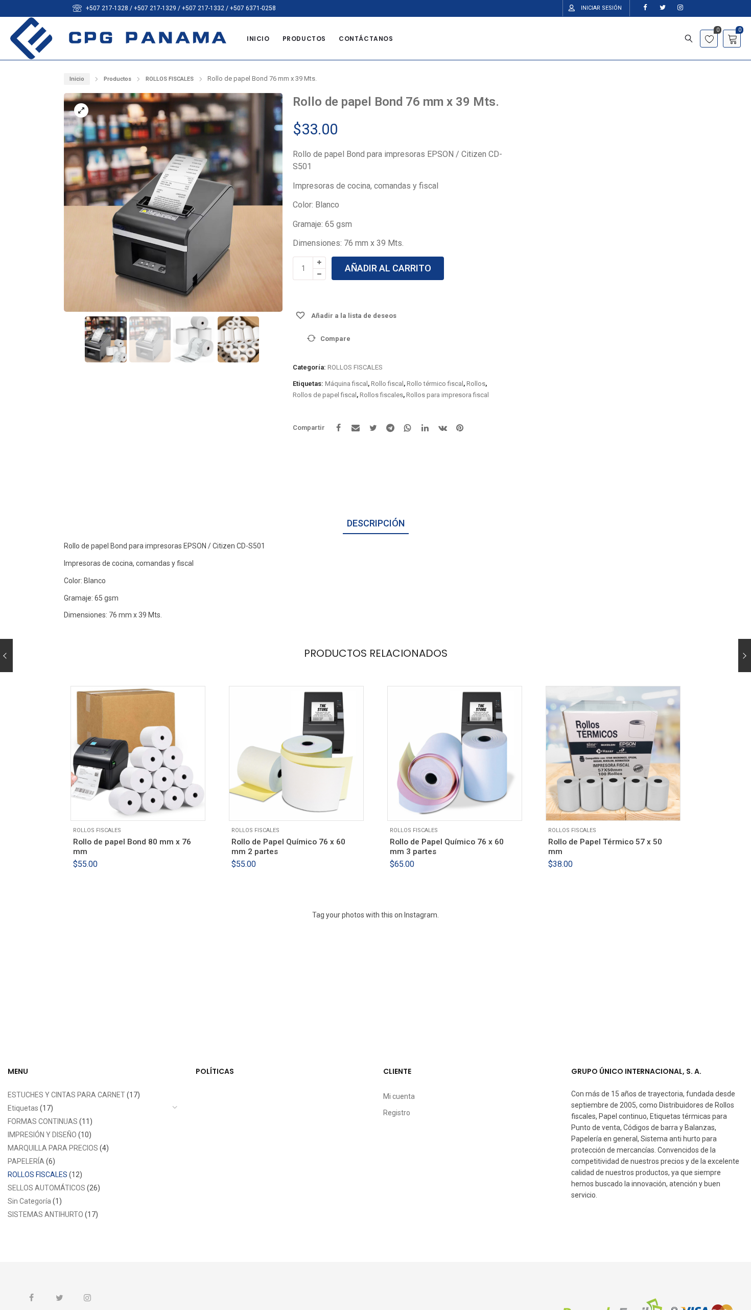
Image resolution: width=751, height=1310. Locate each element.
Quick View (137, 805)
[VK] (442, 427)
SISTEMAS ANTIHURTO (45, 1214)
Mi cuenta (399, 1096)
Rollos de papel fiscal (325, 395)
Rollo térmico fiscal (435, 383)
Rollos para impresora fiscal (447, 395)
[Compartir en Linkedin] (425, 427)
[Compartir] (355, 427)
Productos (117, 79)
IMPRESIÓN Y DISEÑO (42, 1135)
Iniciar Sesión (601, 8)
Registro (396, 1113)
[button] (265, 208)
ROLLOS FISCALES (170, 79)
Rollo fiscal (387, 383)
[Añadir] (111, 805)
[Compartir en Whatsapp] (407, 427)
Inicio (76, 79)
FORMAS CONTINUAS (43, 1121)
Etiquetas (23, 1108)
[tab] (376, 524)
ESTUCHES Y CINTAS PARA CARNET (66, 1095)
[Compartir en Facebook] (338, 427)
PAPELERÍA (26, 1161)
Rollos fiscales (381, 395)
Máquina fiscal (346, 383)
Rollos (475, 383)
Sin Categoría (29, 1201)
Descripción (376, 523)
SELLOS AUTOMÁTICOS (46, 1188)
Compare (335, 338)
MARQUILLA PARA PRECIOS (53, 1148)
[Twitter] (373, 427)
